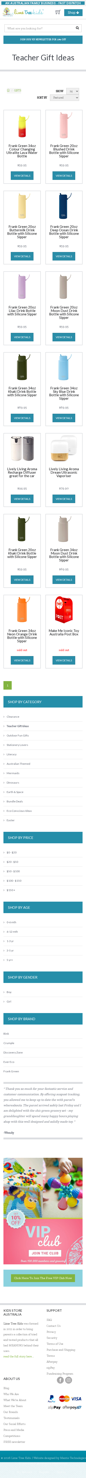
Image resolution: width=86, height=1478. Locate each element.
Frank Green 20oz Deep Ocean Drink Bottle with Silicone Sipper (64, 232)
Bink (6, 1033)
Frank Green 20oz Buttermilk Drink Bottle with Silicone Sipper (22, 232)
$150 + (11, 890)
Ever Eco (8, 1062)
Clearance (13, 716)
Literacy (12, 754)
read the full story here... (18, 1356)
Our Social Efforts (14, 1424)
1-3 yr (10, 941)
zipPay (51, 1367)
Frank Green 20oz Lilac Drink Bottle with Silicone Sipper (22, 311)
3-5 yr (10, 950)
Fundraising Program (60, 1373)
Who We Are (11, 1394)
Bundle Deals (15, 801)
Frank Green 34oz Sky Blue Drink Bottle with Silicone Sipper (64, 393)
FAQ (49, 1320)
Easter (11, 820)
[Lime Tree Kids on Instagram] (68, 1380)
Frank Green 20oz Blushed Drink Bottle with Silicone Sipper (64, 151)
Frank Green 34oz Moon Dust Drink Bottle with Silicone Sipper (64, 555)
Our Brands (10, 1412)
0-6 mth (11, 922)
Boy (9, 992)
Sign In (61, 1471)
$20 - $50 (12, 862)
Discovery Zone (13, 1052)
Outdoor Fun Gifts (18, 735)
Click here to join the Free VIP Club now (43, 1278)
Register (44, 1471)
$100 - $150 (14, 880)
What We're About (14, 1400)
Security (52, 1337)
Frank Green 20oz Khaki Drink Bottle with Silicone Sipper (22, 553)
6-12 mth (12, 931)
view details (22, 175)
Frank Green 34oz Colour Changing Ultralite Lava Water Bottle (22, 151)
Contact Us (54, 1326)
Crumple (8, 1043)
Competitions (11, 1436)
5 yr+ (10, 960)
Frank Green (11, 1071)
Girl (9, 1001)
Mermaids (13, 773)
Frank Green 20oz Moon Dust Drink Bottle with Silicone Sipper (64, 313)
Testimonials (11, 1418)
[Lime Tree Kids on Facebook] (60, 1380)
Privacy (51, 1332)
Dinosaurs (13, 782)
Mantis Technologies (73, 1458)
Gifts (17, 90)
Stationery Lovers (17, 745)
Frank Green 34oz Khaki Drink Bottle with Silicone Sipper (22, 391)
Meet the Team (13, 1406)
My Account (24, 1471)
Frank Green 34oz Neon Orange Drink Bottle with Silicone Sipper (22, 636)
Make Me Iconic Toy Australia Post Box (64, 632)
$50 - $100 (13, 871)
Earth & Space (15, 792)
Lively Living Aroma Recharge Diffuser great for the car (22, 472)
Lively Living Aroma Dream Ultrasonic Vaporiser (64, 472)
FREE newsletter (14, 1442)
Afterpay (52, 1361)
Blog (6, 1388)
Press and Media (13, 1430)
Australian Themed (18, 763)
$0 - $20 (12, 852)
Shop (75, 13)
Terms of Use (55, 1343)
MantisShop (59, 1463)
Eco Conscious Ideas (19, 811)
